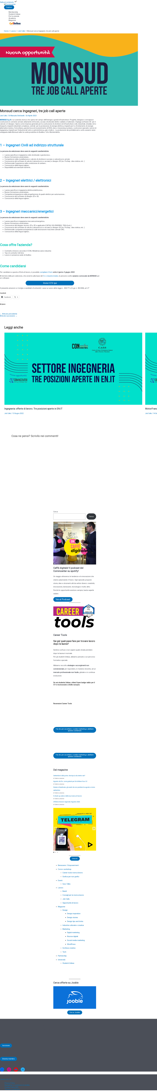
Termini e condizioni (12, 1089)
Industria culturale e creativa (73, 925)
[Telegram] (23, 1069)
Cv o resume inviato (50, 276)
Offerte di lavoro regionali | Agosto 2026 (66, 802)
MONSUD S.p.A (5, 120)
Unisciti (74, 859)
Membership (13, 12)
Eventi (60, 880)
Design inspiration (73, 914)
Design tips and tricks (75, 921)
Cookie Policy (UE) (11, 1087)
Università (61, 960)
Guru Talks (66, 884)
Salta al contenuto (7, 2)
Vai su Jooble (75, 1012)
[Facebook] (2, 1069)
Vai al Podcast (63, 599)
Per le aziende (14, 16)
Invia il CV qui (50, 283)
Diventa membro (8, 1059)
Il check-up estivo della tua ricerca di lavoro (67, 796)
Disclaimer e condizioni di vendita (17, 1085)
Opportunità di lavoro (70, 903)
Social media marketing (76, 940)
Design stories (72, 917)
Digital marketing (73, 932)
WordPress (71, 944)
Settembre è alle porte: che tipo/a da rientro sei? (69, 775)
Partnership (62, 956)
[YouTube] (16, 1069)
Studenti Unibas (14, 14)
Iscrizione (6, 1045)
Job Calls (3, 116)
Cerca (55, 512)
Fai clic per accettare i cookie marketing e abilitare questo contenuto (75, 730)
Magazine (12, 20)
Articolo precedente (8, 314)
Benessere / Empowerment (68, 865)
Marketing (66, 929)
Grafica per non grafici (71, 877)
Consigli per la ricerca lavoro (73, 895)
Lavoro (60, 888)
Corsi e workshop (64, 869)
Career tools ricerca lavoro (73, 873)
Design (65, 910)
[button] (94, 828)
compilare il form (46, 272)
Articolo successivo (8, 316)
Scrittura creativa (69, 948)
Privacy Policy (10, 1083)
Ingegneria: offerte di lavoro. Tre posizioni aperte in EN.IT (33, 408)
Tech (64, 952)
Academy (12, 18)
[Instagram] (9, 1069)
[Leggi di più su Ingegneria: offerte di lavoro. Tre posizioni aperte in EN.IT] (73, 404)
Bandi (65, 891)
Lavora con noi (5, 1079)
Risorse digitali (72, 936)
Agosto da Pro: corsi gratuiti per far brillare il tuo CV (70, 781)
